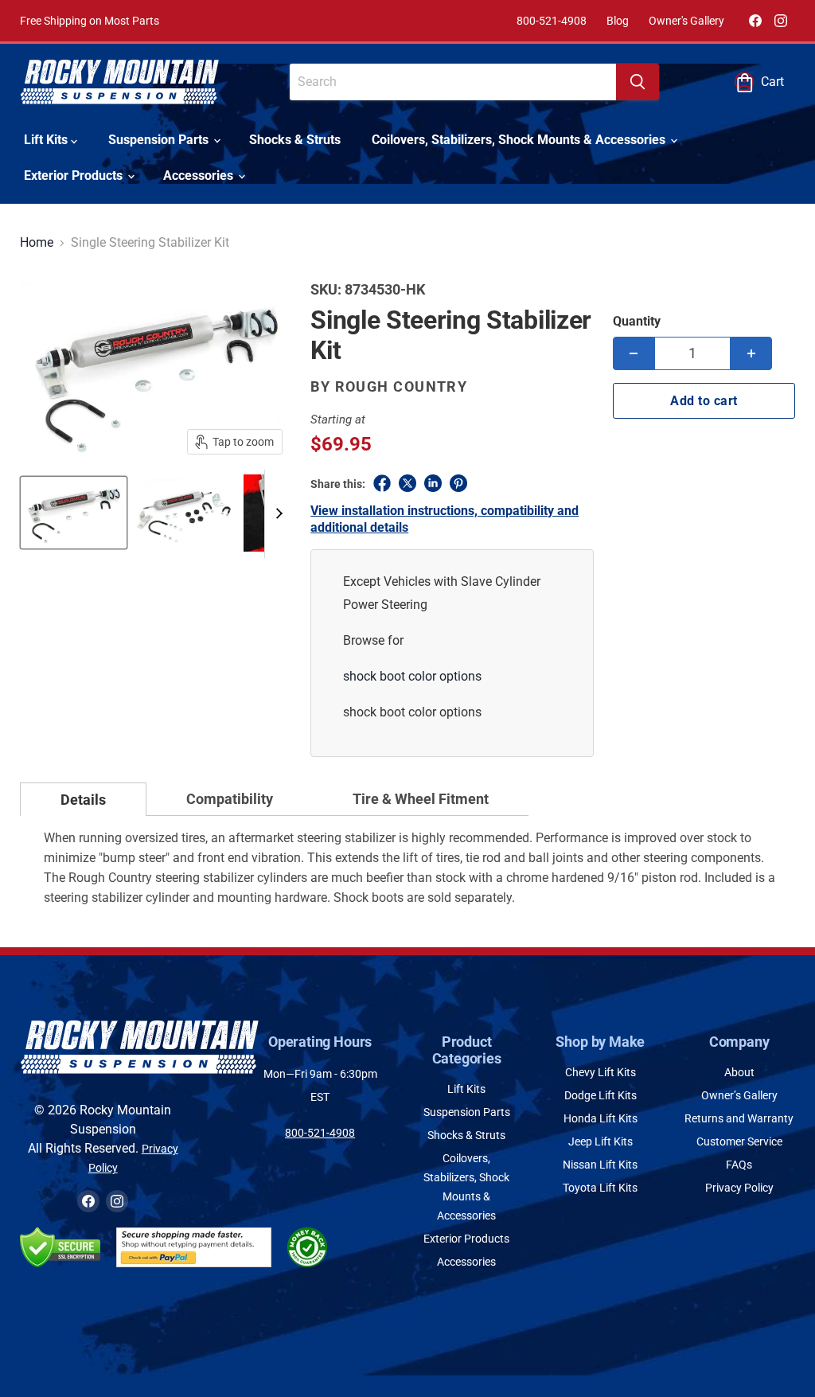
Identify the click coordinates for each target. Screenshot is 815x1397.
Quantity (637, 321)
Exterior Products (75, 175)
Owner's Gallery (686, 20)
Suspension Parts (160, 139)
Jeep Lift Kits (600, 1141)
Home (36, 243)
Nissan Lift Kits (600, 1164)
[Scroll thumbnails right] (277, 514)
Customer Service (739, 1141)
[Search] (637, 82)
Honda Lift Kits (600, 1118)
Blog (617, 20)
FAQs (739, 1164)
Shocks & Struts (295, 139)
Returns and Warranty (739, 1118)
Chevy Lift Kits (600, 1072)
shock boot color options (412, 676)
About (739, 1072)
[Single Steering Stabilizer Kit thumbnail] (74, 512)
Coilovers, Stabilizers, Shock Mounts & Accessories (520, 139)
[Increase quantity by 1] (751, 353)
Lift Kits (47, 139)
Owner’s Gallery (739, 1095)
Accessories (199, 175)
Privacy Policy (739, 1187)
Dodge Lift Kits (600, 1095)
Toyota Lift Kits (600, 1187)
